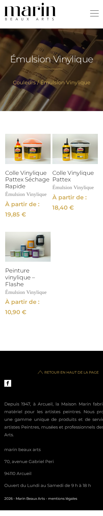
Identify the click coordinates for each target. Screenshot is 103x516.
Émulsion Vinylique (26, 194)
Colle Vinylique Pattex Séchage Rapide (27, 180)
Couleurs (24, 82)
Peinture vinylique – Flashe (20, 277)
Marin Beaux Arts (30, 498)
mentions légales (62, 498)
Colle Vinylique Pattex (73, 176)
